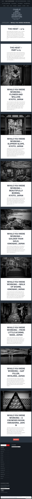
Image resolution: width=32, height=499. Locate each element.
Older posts (15, 439)
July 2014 (2, 478)
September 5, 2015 (16, 136)
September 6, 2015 (16, 87)
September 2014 (3, 474)
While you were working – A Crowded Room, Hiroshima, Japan (16, 420)
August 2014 (2, 476)
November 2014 (3, 470)
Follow (2, 490)
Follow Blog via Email (5, 483)
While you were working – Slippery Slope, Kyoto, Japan (16, 142)
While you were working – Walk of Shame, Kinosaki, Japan (16, 285)
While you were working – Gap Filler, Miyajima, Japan (16, 372)
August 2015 (2, 451)
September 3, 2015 (16, 231)
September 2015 (3, 449)
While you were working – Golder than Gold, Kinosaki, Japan (16, 239)
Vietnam (23, 5)
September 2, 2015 (16, 325)
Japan (28, 5)
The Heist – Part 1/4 (16, 48)
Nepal (4, 5)
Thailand (14, 5)
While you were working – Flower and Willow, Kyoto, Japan (16, 94)
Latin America (20, 3)
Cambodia (19, 5)
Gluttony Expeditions (6, 3)
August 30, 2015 (16, 413)
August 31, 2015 (16, 366)
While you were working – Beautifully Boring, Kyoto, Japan (16, 190)
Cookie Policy (15, 497)
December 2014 (3, 468)
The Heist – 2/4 (16, 29)
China (8, 5)
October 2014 (2, 472)
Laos (11, 5)
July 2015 (2, 453)
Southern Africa (27, 3)
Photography (13, 3)
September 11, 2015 (16, 26)
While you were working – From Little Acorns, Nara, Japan (16, 331)
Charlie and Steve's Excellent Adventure (16, 13)
